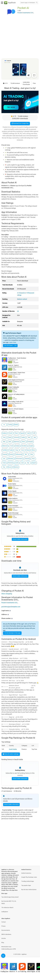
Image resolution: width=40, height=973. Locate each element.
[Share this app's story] (28, 75)
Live (4, 458)
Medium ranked (22, 299)
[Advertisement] (20, 38)
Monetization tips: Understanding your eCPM (8, 948)
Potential (10, 463)
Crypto (10, 437)
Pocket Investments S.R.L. (24, 473)
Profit (33, 433)
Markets (16, 467)
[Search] (36, 2)
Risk (4, 441)
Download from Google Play (20, 123)
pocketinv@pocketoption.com (10, 606)
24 (18, 311)
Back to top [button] (35, 957)
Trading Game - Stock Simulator (17, 358)
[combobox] (27, 2)
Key (4, 467)
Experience (17, 441)
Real (29, 437)
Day (28, 463)
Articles (3, 938)
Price (33, 458)
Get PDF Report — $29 (10, 345)
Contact (3, 922)
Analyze (17, 446)
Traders (23, 437)
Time (4, 437)
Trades (11, 450)
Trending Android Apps (27, 881)
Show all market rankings (11, 754)
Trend (11, 446)
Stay (31, 454)
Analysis (4, 433)
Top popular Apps (26, 885)
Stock (10, 433)
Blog (2, 942)
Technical (16, 437)
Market (16, 424)
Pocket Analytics (13, 498)
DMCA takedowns (6, 934)
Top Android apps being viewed (9, 897)
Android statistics (26, 873)
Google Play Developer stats (29, 877)
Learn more (12, 342)
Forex (23, 441)
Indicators (10, 458)
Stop (16, 450)
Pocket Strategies (13, 505)
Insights (31, 446)
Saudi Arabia (13, 749)
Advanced (5, 446)
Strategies (30, 441)
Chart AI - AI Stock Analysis (15, 409)
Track (4, 463)
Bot (26, 454)
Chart (16, 433)
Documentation (5, 930)
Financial (4, 454)
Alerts (33, 450)
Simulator (24, 446)
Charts (28, 450)
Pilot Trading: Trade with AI (15, 401)
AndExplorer (4, 911)
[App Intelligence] (3, 956)
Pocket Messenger (13, 513)
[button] (20, 610)
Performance (19, 458)
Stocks (11, 454)
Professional (18, 454)
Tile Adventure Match (7, 907)
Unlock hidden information (20, 539)
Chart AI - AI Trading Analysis (16, 394)
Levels (17, 463)
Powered (27, 458)
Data (9, 441)
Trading (10, 424)
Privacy (3, 926)
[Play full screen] (34, 75)
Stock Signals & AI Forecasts (16, 380)
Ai (4, 424)
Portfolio (4, 450)
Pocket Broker (12, 477)
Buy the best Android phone (28, 889)
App (35, 437)
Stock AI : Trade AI (13, 365)
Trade (28, 433)
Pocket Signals (12, 491)
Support (34, 463)
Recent (10, 467)
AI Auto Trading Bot (13, 387)
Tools (22, 450)
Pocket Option (12, 484)
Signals (22, 433)
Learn (22, 463)
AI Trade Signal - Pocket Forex (16, 372)
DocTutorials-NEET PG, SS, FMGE (8, 902)
